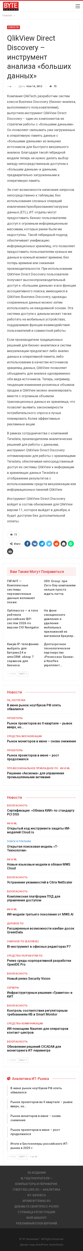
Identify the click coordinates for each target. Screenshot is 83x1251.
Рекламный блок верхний (36, 1223)
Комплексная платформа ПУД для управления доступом (33, 898)
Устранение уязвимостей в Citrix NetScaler (39, 882)
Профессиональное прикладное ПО (32, 768)
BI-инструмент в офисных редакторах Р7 (39, 946)
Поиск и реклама (19, 841)
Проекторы (15, 718)
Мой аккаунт (36, 1217)
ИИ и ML (65, 768)
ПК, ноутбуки (16, 700)
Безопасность (17, 805)
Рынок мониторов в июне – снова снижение (41, 741)
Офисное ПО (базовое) (23, 941)
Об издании (36, 1172)
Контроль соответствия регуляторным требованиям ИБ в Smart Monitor (37, 1012)
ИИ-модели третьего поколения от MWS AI (40, 914)
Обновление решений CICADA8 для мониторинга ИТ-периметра (34, 1048)
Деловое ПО (15, 923)
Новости (13, 27)
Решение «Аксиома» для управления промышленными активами (35, 775)
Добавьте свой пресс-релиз (36, 1206)
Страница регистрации (36, 1212)
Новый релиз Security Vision (28, 978)
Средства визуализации (24, 736)
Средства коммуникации (25, 1023)
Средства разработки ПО (25, 955)
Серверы (13, 987)
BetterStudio (56, 1244)
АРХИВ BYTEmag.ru (36, 1200)
